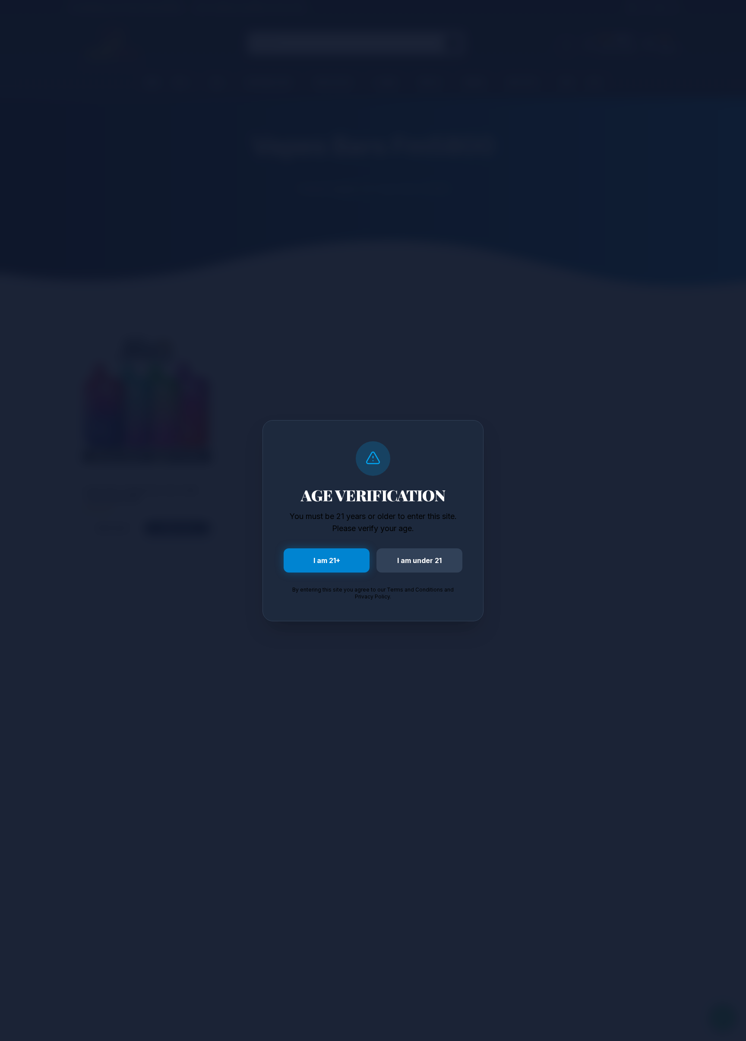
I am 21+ (326, 560)
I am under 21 (419, 560)
